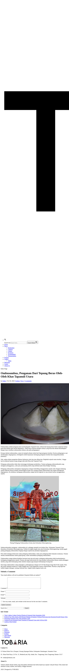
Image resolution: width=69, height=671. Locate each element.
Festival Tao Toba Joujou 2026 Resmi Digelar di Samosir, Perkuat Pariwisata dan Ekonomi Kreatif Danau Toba (36, 617)
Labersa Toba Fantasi (10, 622)
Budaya (6, 630)
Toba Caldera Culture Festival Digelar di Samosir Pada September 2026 (24, 615)
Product (6, 357)
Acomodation (12, 354)
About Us (7, 365)
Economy (10, 352)
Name (3, 591)
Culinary (10, 349)
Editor (4, 381)
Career (6, 364)
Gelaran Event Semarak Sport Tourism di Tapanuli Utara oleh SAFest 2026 (25, 620)
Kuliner (17, 381)
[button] (5, 340)
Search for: (4, 608)
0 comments (28, 381)
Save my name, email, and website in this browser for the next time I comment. (25, 601)
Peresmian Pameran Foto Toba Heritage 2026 (17, 618)
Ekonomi (7, 632)
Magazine (7, 362)
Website (3, 598)
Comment (4, 588)
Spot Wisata (7, 635)
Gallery (6, 359)
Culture (10, 351)
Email (3, 595)
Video (9, 361)
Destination (11, 348)
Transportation (12, 356)
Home (6, 344)
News (6, 346)
